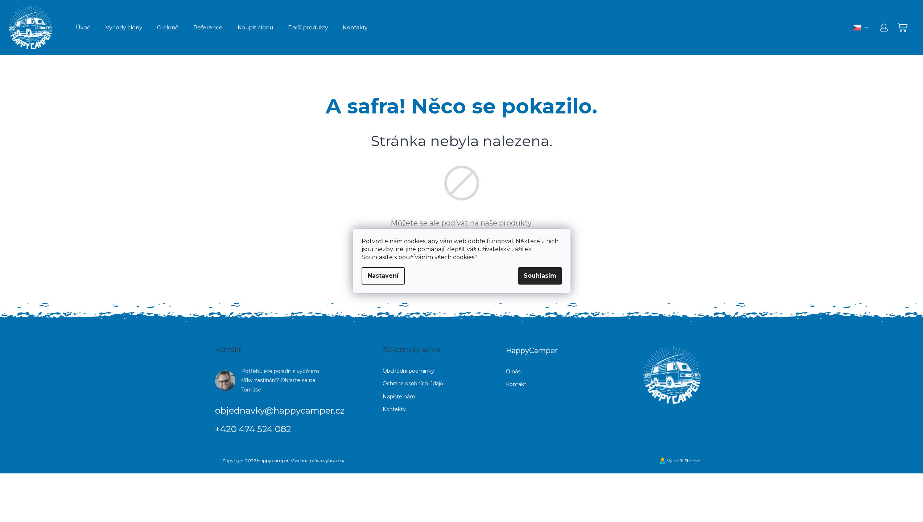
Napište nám (399, 396)
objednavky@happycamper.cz (280, 410)
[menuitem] (83, 27)
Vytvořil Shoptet (684, 460)
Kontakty (394, 409)
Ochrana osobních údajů (413, 383)
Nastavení (383, 275)
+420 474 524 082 (253, 429)
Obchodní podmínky (408, 371)
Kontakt (516, 384)
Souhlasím (540, 275)
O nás (513, 371)
